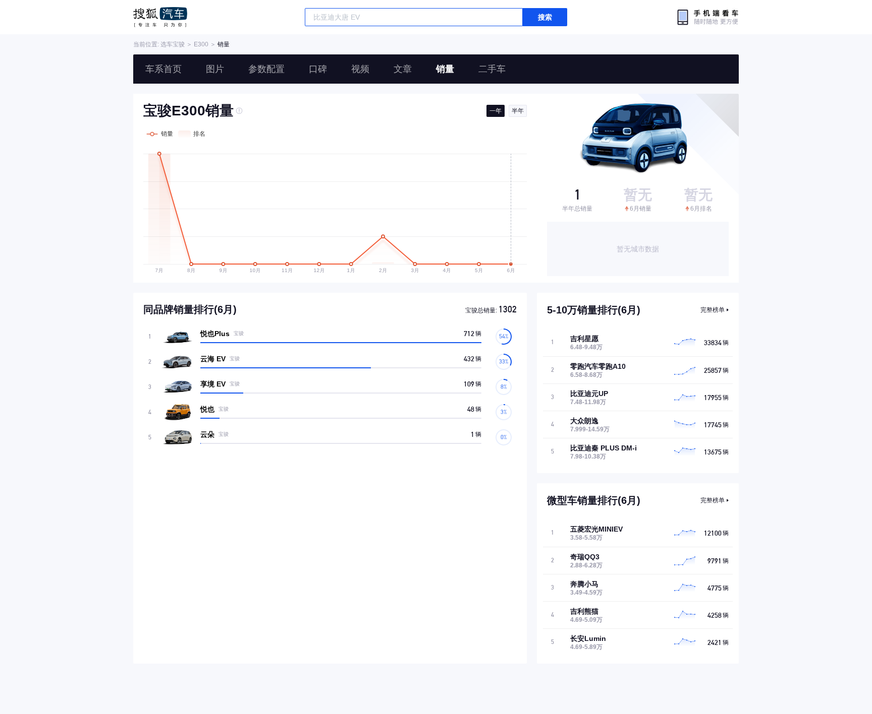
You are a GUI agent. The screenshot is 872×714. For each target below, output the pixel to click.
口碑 (318, 69)
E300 (201, 44)
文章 (403, 69)
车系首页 (163, 69)
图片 (215, 69)
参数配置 (266, 69)
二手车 (492, 69)
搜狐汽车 (160, 17)
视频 (360, 69)
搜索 (545, 17)
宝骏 (179, 44)
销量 (445, 69)
